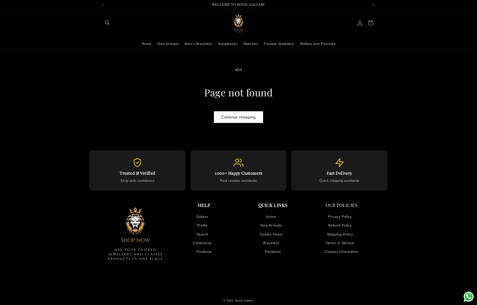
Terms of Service (339, 243)
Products (204, 252)
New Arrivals (270, 225)
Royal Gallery (244, 300)
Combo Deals (271, 234)
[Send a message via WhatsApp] (469, 297)
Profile (202, 225)
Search (202, 234)
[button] (107, 22)
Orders (202, 217)
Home (271, 217)
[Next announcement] (373, 4)
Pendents (273, 252)
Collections (202, 243)
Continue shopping (238, 117)
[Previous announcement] (103, 4)
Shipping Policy (340, 234)
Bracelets (271, 243)
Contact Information (341, 252)
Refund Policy (340, 225)
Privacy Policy (340, 217)
